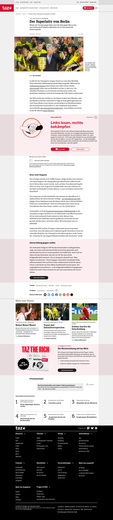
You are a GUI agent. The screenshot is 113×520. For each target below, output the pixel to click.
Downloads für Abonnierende (46, 499)
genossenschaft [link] (84, 2)
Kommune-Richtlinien (83, 507)
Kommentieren (41, 290)
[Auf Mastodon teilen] (49, 294)
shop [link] (31, 2)
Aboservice (40, 494)
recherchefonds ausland (86, 446)
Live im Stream (62, 473)
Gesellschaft (19, 443)
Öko (17, 441)
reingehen (19, 480)
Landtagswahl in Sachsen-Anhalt (45, 442)
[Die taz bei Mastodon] (88, 429)
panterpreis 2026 (84, 451)
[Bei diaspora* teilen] (64, 294)
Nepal (38, 438)
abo (80, 438)
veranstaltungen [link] (24, 2)
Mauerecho (19, 475)
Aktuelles (60, 438)
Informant (61, 509)
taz (20, 428)
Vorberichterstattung (38, 86)
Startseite (18, 14)
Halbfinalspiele (70, 211)
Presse (60, 449)
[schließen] (95, 117)
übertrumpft (34, 88)
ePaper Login (41, 497)
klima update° (20, 473)
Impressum (76, 509)
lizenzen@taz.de (27, 509)
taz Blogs (82, 468)
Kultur (17, 446)
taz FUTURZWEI (83, 470)
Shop (17, 497)
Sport (24, 14)
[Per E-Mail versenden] (45, 294)
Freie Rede (19, 478)
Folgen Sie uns (82, 428)
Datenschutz (69, 509)
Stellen (60, 446)
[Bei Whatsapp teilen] (60, 294)
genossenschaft (84, 441)
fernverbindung (20, 470)
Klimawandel (41, 449)
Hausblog (61, 441)
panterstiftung (83, 449)
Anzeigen (18, 500)
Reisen (18, 492)
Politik (17, 438)
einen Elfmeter (48, 111)
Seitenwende (88, 509)
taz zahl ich (82, 443)
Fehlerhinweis (50, 290)
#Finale (58, 285)
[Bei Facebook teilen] (56, 294)
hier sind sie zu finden (48, 389)
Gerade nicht (90, 117)
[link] (18, 8)
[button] (96, 8)
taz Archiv (82, 476)
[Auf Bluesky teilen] (52, 294)
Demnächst (61, 467)
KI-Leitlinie (93, 507)
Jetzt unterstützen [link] (39, 277)
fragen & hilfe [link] (37, 2)
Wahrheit (18, 456)
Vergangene (61, 475)
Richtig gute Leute (42, 446)
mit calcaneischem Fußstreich (51, 108)
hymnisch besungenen (55, 211)
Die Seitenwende (63, 443)
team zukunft (41, 467)
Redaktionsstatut (70, 507)
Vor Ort (60, 470)
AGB (82, 509)
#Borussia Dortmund (41, 285)
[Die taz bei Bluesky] (92, 429)
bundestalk (19, 467)
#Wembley (51, 285)
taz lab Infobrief (41, 475)
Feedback (40, 491)
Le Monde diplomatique (86, 473)
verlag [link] (17, 2)
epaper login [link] (93, 2)
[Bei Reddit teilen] (68, 294)
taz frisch (39, 470)
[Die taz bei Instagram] (96, 429)
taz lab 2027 (61, 478)
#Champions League (66, 285)
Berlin (17, 451)
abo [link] (78, 2)
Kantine (18, 494)
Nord (17, 454)
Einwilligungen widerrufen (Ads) (67, 512)
